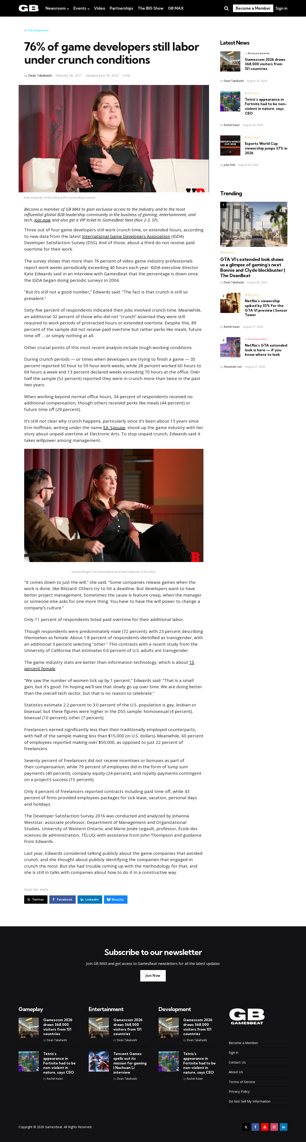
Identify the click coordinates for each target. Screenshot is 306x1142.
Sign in (281, 8)
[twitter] (246, 1127)
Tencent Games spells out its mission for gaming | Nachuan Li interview (130, 1063)
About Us (236, 1072)
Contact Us (237, 1062)
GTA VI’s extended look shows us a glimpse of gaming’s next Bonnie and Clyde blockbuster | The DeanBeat (252, 267)
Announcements (259, 53)
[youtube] (265, 1127)
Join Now (153, 975)
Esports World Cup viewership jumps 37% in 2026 (266, 148)
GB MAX (176, 8)
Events (79, 8)
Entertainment (257, 339)
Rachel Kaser (232, 125)
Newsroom (55, 8)
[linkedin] (283, 1127)
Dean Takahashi (40, 75)
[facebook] (255, 1127)
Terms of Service (242, 1081)
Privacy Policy (239, 1091)
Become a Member (253, 8)
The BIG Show (151, 8)
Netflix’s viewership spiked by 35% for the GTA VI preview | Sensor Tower (266, 308)
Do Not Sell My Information (249, 1101)
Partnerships (121, 8)
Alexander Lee (233, 367)
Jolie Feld (229, 165)
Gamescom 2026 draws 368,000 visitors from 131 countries (265, 64)
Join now (42, 220)
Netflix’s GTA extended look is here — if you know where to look (266, 350)
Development (38, 30)
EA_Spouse (114, 427)
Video (99, 8)
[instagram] (274, 1127)
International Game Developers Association (126, 236)
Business (253, 93)
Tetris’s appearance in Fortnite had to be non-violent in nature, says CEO (266, 106)
